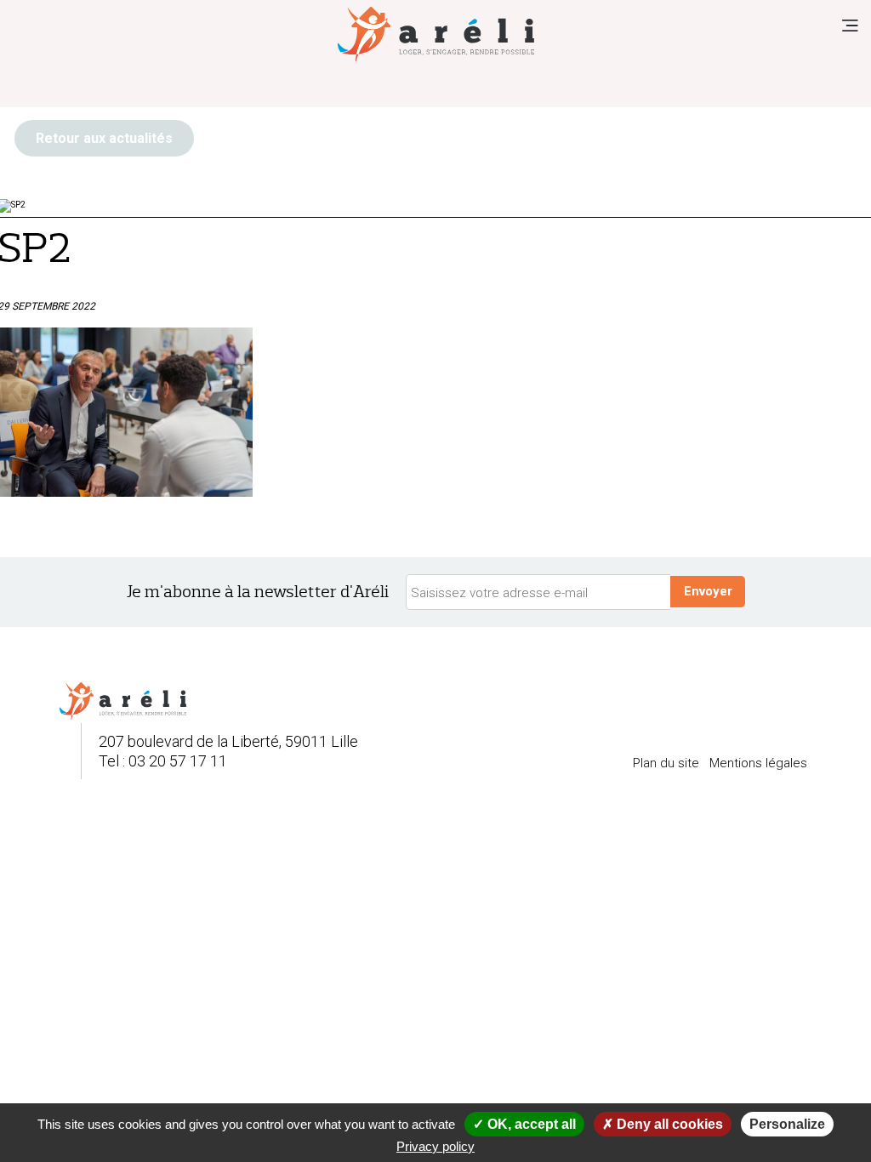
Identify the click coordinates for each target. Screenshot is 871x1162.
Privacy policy (435, 1146)
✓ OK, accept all (524, 1124)
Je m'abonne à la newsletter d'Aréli (258, 591)
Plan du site (666, 763)
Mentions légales (758, 763)
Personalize (787, 1124)
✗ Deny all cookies (662, 1124)
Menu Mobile (849, 25)
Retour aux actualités (104, 138)
